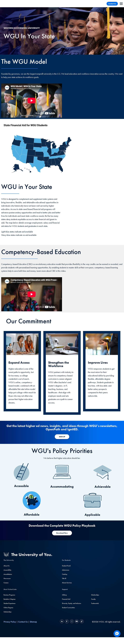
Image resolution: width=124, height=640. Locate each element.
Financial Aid (66, 599)
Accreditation (8, 574)
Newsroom (7, 578)
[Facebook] (66, 621)
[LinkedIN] (62, 621)
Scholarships (8, 612)
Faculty (93, 599)
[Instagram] (71, 621)
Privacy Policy (10, 621)
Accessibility (7, 570)
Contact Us (112, 4)
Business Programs (9, 595)
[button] (117, 633)
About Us (7, 566)
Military (64, 595)
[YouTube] (76, 621)
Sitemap (33, 621)
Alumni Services (67, 583)
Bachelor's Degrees (10, 599)
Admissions (65, 570)
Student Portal (66, 566)
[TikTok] (81, 621)
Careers (6, 583)
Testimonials (95, 603)
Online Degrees (8, 608)
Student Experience (9, 603)
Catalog (64, 574)
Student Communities (68, 608)
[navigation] (121, 4)
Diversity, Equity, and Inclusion (71, 603)
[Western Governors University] (10, 3)
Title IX (64, 578)
